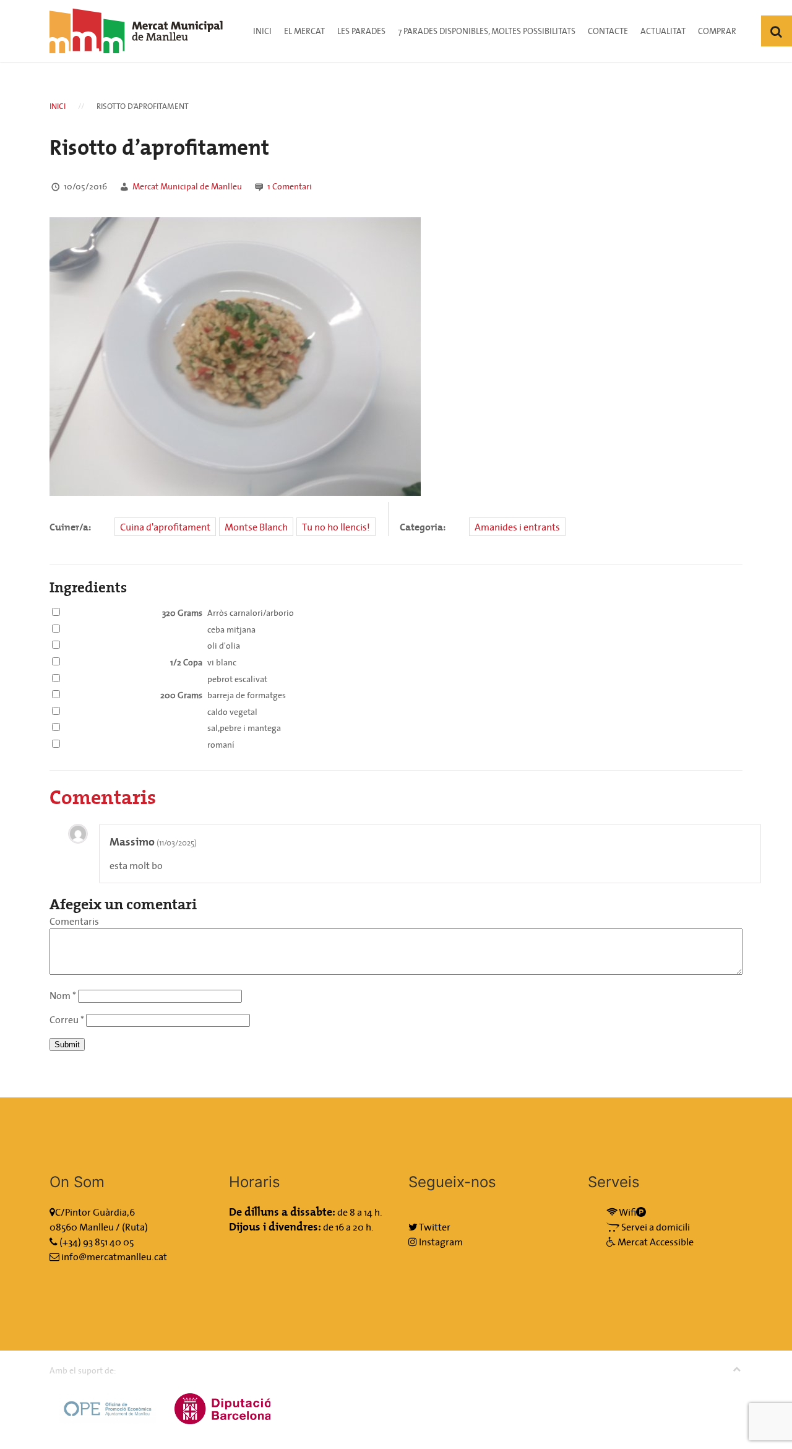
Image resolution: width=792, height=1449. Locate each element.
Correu (67, 1019)
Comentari (289, 186)
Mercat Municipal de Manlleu (187, 186)
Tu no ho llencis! (336, 527)
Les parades (361, 31)
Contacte (608, 31)
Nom (63, 995)
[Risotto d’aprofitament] (235, 355)
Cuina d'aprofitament (165, 527)
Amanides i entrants (517, 527)
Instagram (440, 1242)
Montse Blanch (256, 527)
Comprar (717, 31)
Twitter (434, 1227)
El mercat (304, 31)
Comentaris (74, 921)
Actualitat (663, 31)
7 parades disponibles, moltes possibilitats (486, 31)
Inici (262, 31)
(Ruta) (135, 1227)
